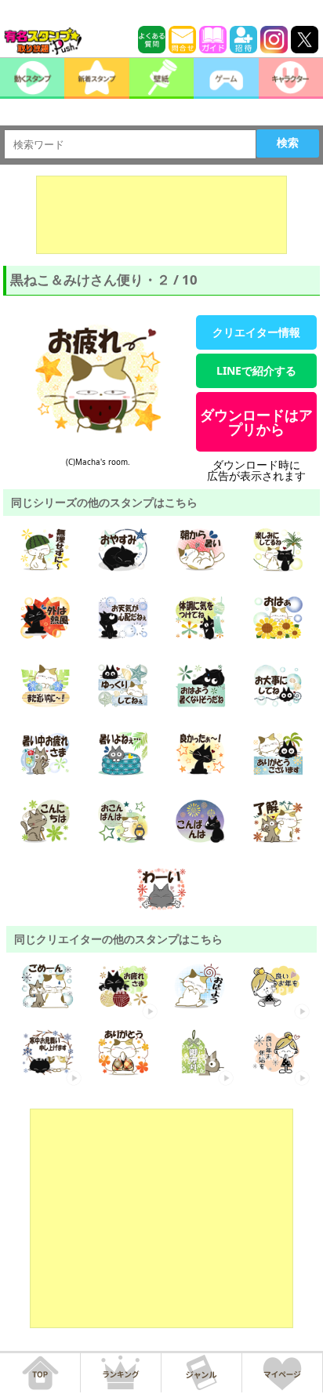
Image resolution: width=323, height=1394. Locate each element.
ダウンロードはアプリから (256, 421)
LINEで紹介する (256, 370)
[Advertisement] (161, 215)
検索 (288, 142)
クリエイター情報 (256, 332)
